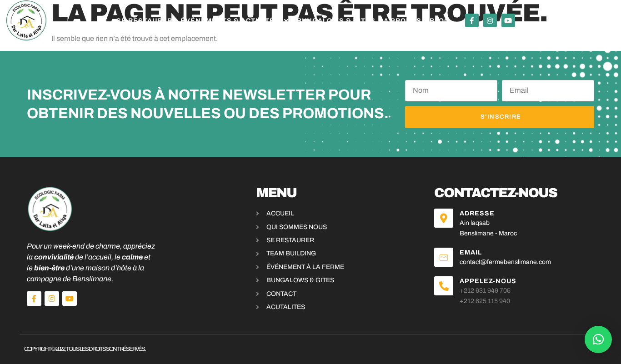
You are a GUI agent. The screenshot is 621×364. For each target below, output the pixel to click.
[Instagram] (490, 20)
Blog (440, 20)
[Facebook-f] (472, 20)
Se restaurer (144, 20)
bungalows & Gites (336, 20)
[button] (598, 339)
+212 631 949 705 (485, 290)
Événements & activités (230, 20)
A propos (402, 20)
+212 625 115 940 (485, 301)
